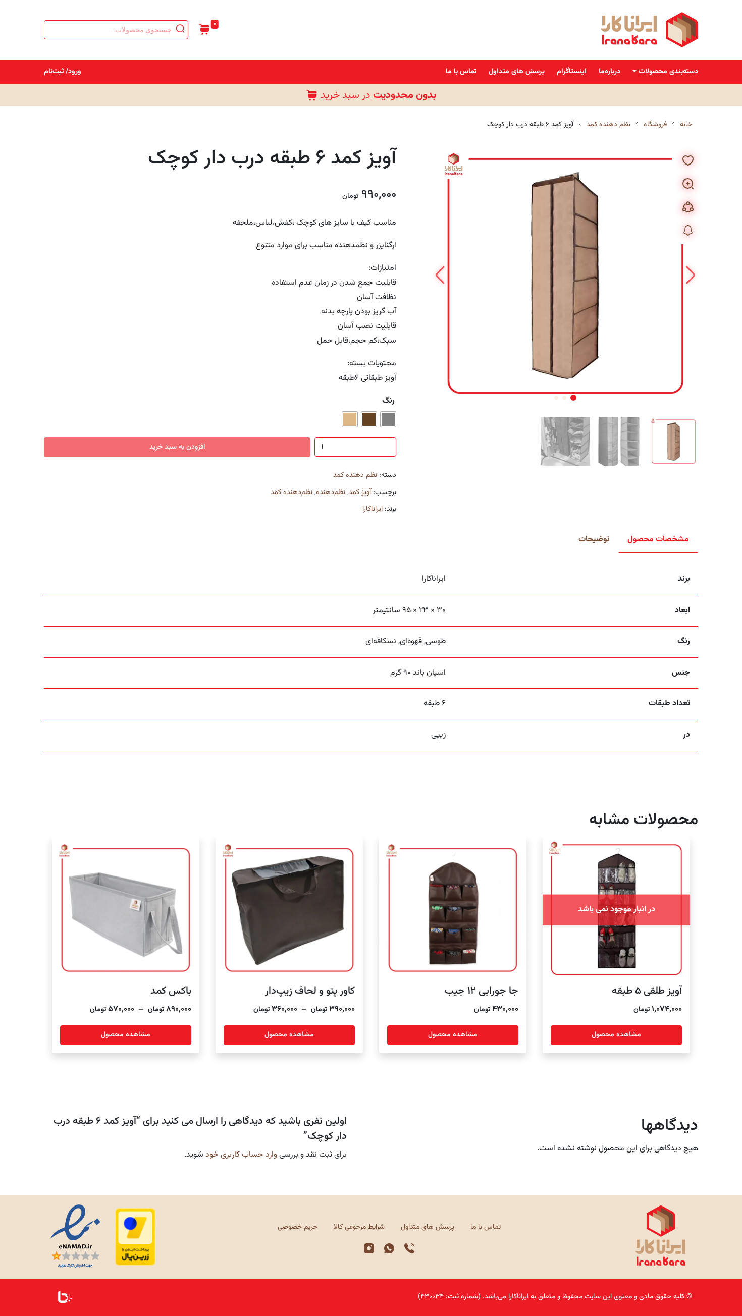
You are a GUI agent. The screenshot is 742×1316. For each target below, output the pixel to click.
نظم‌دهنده (330, 492)
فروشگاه (655, 124)
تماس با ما (461, 71)
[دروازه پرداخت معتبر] (135, 1237)
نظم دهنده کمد (608, 124)
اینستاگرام (572, 71)
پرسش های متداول (517, 71)
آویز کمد (360, 492)
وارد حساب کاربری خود (241, 1154)
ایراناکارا (372, 509)
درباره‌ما (609, 71)
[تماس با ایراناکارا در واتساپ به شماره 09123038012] (389, 1249)
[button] (441, 276)
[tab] (658, 540)
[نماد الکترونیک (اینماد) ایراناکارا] (75, 1236)
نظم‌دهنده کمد (291, 492)
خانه (686, 124)
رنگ (388, 401)
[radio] (388, 419)
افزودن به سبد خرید (177, 447)
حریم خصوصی (297, 1227)
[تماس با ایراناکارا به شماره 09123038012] (409, 1249)
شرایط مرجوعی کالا (359, 1227)
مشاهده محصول (616, 1034)
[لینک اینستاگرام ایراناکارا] (369, 1249)
